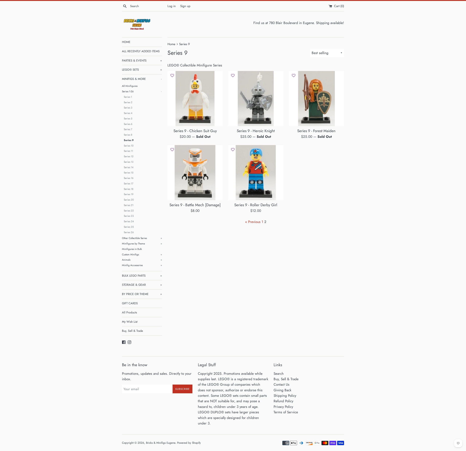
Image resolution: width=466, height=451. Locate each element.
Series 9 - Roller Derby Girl (255, 205)
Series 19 (128, 194)
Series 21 (128, 205)
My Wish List (129, 322)
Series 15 (128, 172)
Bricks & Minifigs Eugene (160, 443)
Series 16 (128, 178)
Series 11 (128, 151)
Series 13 (128, 162)
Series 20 (129, 199)
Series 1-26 (142, 91)
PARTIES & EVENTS (142, 60)
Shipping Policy (285, 395)
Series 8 (128, 135)
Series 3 (128, 107)
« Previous (252, 221)
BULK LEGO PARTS (142, 276)
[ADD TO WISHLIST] (172, 75)
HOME (126, 42)
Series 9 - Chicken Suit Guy (195, 131)
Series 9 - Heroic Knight (256, 131)
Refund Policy (283, 401)
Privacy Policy (283, 406)
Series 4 (128, 113)
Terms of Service (286, 412)
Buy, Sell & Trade (132, 331)
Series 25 (129, 227)
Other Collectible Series (142, 238)
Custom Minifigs (142, 254)
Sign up (185, 6)
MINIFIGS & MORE (142, 79)
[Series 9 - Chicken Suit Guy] (195, 98)
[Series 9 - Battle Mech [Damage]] (195, 172)
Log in (171, 6)
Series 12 (128, 156)
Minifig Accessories (142, 265)
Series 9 (129, 140)
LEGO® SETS (142, 70)
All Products (129, 312)
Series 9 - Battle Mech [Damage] (195, 205)
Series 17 (128, 183)
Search (279, 373)
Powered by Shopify (189, 443)
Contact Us (281, 384)
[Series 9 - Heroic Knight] (255, 98)
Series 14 (128, 167)
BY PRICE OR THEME (142, 294)
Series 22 (129, 210)
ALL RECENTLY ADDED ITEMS (141, 51)
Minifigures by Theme (142, 243)
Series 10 (128, 145)
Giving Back (282, 390)
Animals (142, 260)
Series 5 (128, 118)
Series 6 (128, 124)
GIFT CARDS (130, 303)
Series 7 (128, 129)
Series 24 (129, 221)
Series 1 (128, 97)
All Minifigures (129, 86)
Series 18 (128, 189)
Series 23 (129, 216)
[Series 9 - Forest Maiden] (316, 98)
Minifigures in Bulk (132, 249)
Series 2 (128, 102)
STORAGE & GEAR (142, 285)
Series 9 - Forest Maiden (316, 131)
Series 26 (129, 232)
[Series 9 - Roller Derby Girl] (255, 172)
